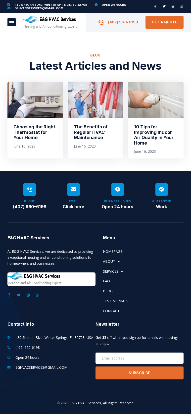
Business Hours (117, 201)
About (109, 261)
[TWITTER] (164, 6)
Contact (111, 311)
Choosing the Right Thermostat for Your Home (34, 132)
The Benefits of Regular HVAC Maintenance (90, 132)
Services (110, 271)
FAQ (106, 281)
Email (73, 201)
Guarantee (161, 201)
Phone (29, 201)
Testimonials (115, 301)
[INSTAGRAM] (173, 6)
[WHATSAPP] (182, 6)
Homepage (112, 251)
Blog (108, 291)
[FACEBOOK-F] (155, 6)
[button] (11, 22)
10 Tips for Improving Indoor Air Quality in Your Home (154, 135)
